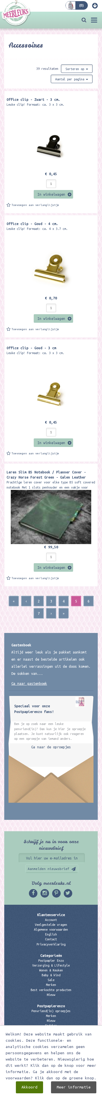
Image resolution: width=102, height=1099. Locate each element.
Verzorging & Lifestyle (51, 965)
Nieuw (51, 994)
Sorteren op (75, 69)
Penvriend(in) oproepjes (51, 1011)
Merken (51, 984)
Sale (51, 980)
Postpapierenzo (51, 1006)
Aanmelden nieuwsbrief (48, 869)
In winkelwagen (51, 194)
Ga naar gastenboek (29, 683)
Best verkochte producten (51, 990)
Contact (51, 939)
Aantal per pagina (70, 79)
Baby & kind (51, 975)
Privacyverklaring (51, 944)
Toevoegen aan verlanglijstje (35, 205)
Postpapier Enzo (51, 960)
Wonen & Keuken (51, 970)
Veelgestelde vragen (51, 924)
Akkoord (29, 1087)
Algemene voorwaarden (51, 929)
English (51, 934)
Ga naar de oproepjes (51, 747)
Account (51, 920)
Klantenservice (51, 915)
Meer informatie (74, 1087)
